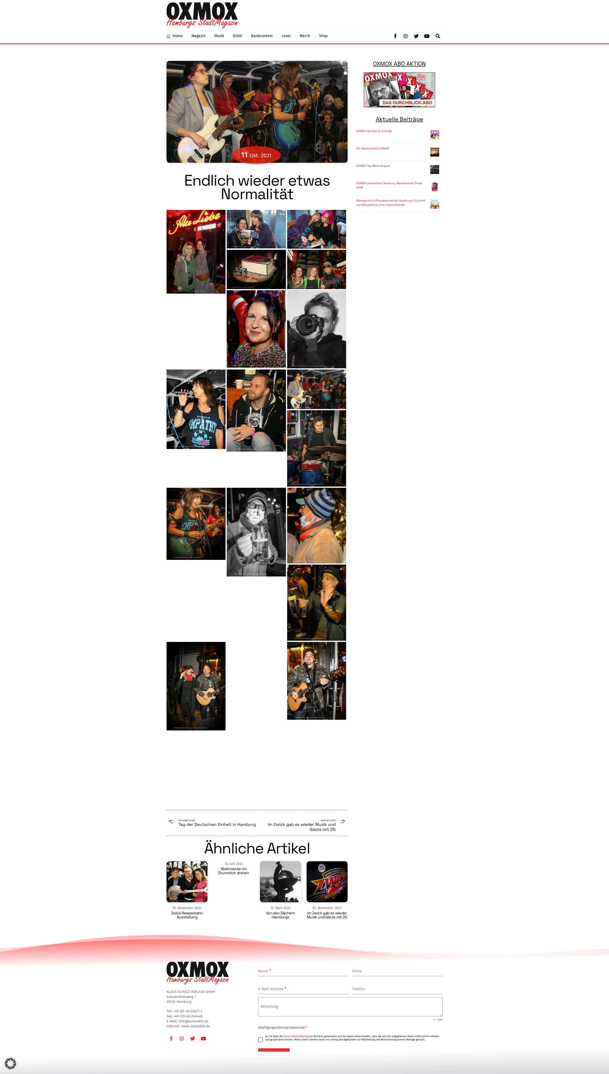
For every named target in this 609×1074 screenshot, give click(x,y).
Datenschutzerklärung (296, 1036)
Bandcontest (262, 36)
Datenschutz (265, 1065)
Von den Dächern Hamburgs (280, 915)
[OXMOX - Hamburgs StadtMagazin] (202, 26)
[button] (10, 1063)
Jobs (232, 1065)
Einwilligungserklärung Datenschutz (282, 1027)
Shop (323, 36)
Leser (286, 36)
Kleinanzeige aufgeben (387, 1065)
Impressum (213, 1065)
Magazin (199, 36)
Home (177, 36)
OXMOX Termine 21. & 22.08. (374, 131)
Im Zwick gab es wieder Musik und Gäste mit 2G (327, 915)
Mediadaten (289, 1065)
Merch (305, 36)
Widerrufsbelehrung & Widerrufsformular (334, 1065)
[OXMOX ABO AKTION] (399, 89)
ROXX (237, 36)
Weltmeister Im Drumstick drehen (233, 870)
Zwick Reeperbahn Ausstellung (187, 915)
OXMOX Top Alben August (373, 166)
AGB (245, 1065)
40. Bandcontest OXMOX (372, 148)
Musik (219, 36)
